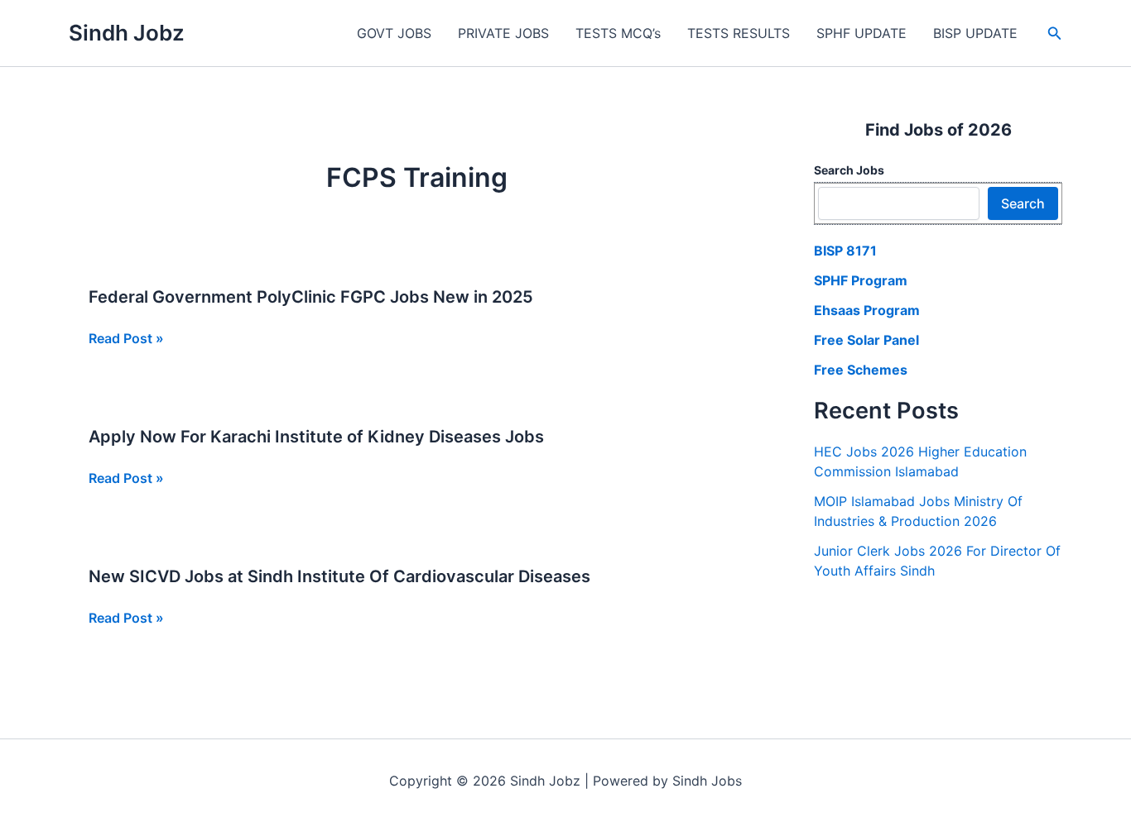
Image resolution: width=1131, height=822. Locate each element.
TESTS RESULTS (738, 33)
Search (1023, 203)
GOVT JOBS (394, 33)
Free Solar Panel (866, 340)
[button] (1054, 33)
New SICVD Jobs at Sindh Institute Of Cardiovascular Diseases (339, 576)
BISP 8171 (845, 250)
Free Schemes (860, 369)
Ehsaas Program (867, 310)
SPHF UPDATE (861, 33)
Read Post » (126, 339)
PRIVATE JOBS (503, 33)
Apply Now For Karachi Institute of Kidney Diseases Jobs (316, 437)
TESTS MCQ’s (618, 33)
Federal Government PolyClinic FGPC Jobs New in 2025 (311, 297)
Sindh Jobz (127, 32)
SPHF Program (860, 280)
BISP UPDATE (975, 33)
